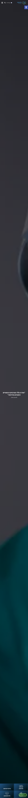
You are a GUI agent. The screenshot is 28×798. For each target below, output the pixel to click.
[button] (26, 7)
